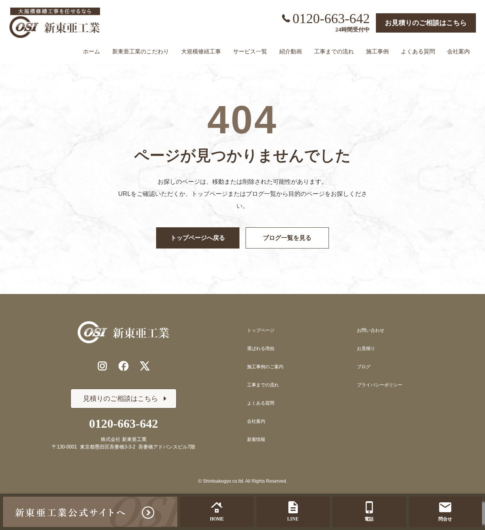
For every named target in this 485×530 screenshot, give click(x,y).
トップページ (260, 330)
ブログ (364, 366)
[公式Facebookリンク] (123, 366)
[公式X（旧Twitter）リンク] (144, 366)
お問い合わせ (370, 330)
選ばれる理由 (260, 348)
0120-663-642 (331, 18)
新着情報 (256, 439)
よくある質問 (260, 403)
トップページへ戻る (198, 238)
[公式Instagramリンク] (102, 366)
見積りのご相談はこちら (120, 398)
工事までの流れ (263, 385)
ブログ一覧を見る (287, 238)
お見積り (366, 348)
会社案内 (256, 421)
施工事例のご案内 (265, 366)
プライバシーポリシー (379, 385)
